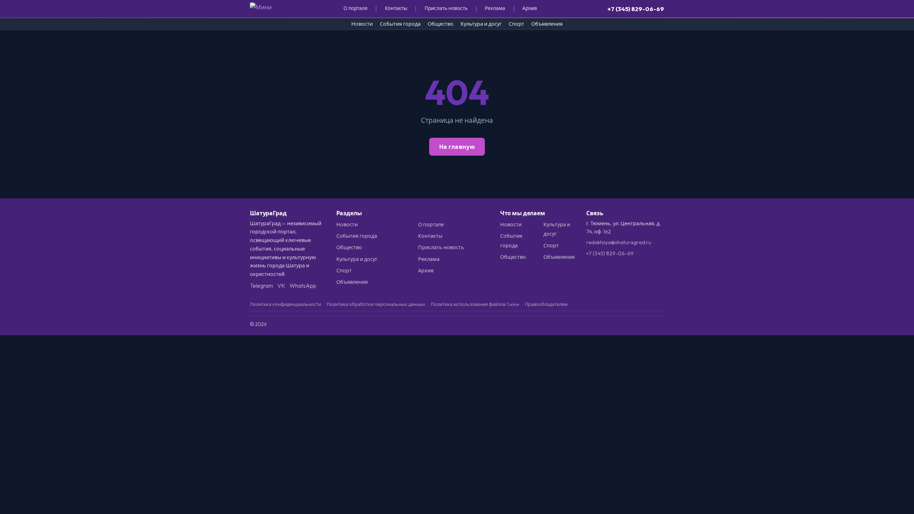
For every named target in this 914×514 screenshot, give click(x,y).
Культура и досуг (481, 24)
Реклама (495, 8)
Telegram (261, 285)
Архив (529, 8)
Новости (362, 24)
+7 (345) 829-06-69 (635, 8)
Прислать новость (446, 8)
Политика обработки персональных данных (376, 304)
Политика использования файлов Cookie (475, 304)
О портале (355, 8)
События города (400, 24)
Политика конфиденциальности (285, 304)
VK (281, 285)
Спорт (516, 24)
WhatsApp (303, 285)
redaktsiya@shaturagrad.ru (618, 242)
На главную (457, 146)
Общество (440, 24)
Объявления (547, 24)
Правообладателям (546, 304)
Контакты (396, 8)
